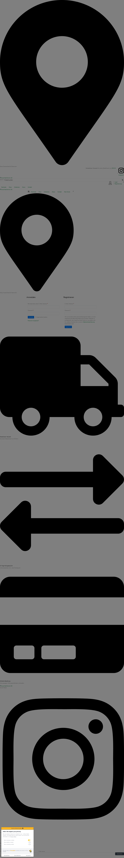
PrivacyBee (12, 850)
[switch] (29, 840)
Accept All (28, 855)
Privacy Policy (13, 836)
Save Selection (17, 855)
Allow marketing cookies (9, 844)
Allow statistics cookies (8, 842)
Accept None (6, 855)
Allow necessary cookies (9, 840)
